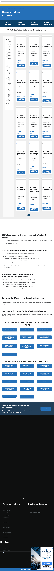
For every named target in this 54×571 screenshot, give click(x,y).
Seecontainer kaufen (9, 8)
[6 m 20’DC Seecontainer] (34, 50)
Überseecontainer (6, 520)
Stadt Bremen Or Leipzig (17, 8)
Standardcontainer (6, 534)
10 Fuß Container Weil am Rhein (27, 397)
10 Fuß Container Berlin (27, 366)
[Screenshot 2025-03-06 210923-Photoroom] (8, 554)
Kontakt (30, 498)
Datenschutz (28, 561)
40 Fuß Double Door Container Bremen (27, 337)
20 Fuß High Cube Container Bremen (27, 330)
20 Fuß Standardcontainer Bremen (9, 337)
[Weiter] (38, 215)
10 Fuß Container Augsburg (9, 366)
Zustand (8, 64)
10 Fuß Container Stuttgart (44, 389)
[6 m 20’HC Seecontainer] (47, 51)
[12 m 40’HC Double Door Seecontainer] (21, 158)
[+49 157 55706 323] (1, 550)
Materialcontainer (6, 525)
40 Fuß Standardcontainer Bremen (27, 346)
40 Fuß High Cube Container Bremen (44, 337)
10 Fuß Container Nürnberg (27, 389)
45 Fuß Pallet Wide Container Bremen (9, 354)
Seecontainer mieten (7, 510)
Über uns (25, 498)
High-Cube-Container (7, 532)
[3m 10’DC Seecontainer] (21, 51)
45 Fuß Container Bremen (44, 346)
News (20, 498)
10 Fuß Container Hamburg (27, 374)
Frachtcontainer (6, 537)
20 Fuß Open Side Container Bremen (44, 330)
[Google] (27, 565)
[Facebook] (24, 565)
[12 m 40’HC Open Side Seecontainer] (34, 195)
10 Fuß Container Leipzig (9, 381)
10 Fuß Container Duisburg (44, 366)
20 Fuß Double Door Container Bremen (9, 330)
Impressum (22, 561)
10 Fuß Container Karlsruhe (44, 374)
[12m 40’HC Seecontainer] (34, 86)
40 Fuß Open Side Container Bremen (9, 346)
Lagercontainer (5, 522)
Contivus (3, 8)
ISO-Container (5, 529)
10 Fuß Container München (9, 389)
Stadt (7, 39)
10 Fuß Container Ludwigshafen (27, 381)
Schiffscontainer (6, 517)
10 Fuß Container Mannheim (44, 381)
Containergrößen (6, 512)
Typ (7, 70)
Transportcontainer (6, 527)
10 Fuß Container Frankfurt (9, 374)
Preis (7, 103)
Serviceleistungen (6, 515)
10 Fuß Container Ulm (9, 396)
